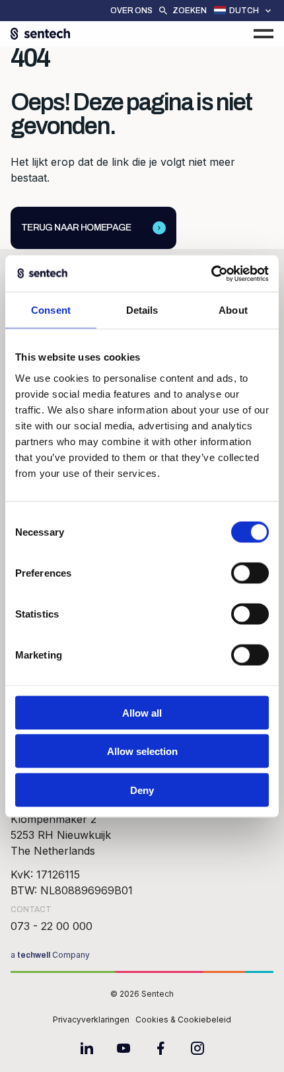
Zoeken (189, 10)
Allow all (142, 712)
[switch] (250, 572)
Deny (142, 789)
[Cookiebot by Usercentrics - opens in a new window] (211, 273)
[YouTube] (123, 1048)
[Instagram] (197, 1048)
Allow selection (142, 751)
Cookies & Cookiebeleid (183, 1019)
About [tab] (233, 310)
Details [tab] (142, 310)
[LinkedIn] (86, 1048)
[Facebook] (160, 1048)
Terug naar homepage (76, 227)
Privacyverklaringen (91, 1019)
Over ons (131, 10)
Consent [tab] (51, 310)
